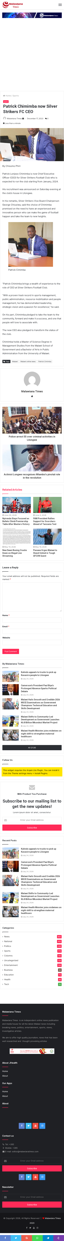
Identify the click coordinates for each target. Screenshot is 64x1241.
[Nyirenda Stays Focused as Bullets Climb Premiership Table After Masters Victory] (16, 505)
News (7, 936)
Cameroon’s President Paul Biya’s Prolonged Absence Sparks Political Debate (39, 688)
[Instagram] (42, 1126)
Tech (6, 984)
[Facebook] (22, 1126)
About (5, 1076)
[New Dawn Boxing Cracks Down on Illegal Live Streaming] (16, 537)
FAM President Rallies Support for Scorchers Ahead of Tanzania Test (44, 521)
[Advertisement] (32, 57)
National (8, 941)
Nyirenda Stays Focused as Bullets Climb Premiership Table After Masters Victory (15, 521)
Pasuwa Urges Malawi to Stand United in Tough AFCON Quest (45, 553)
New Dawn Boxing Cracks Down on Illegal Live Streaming (14, 553)
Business (8, 970)
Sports (16, 95)
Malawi (15, 361)
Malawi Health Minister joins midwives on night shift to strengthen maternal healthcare (41, 734)
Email (5, 626)
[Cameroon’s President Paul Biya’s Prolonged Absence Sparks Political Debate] (10, 689)
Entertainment (11, 965)
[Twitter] (29, 1126)
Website (6, 637)
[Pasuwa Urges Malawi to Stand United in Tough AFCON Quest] (47, 537)
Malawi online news (28, 361)
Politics (7, 946)
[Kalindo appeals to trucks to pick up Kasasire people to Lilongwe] (10, 676)
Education (9, 974)
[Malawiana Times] (12, 4)
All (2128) (32, 748)
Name (6, 615)
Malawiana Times (14, 118)
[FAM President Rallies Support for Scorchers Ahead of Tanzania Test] (47, 505)
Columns (8, 955)
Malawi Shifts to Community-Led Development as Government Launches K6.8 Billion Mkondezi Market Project (40, 720)
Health (7, 979)
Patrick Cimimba (44, 361)
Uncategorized (11, 960)
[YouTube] (35, 1126)
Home (8, 95)
